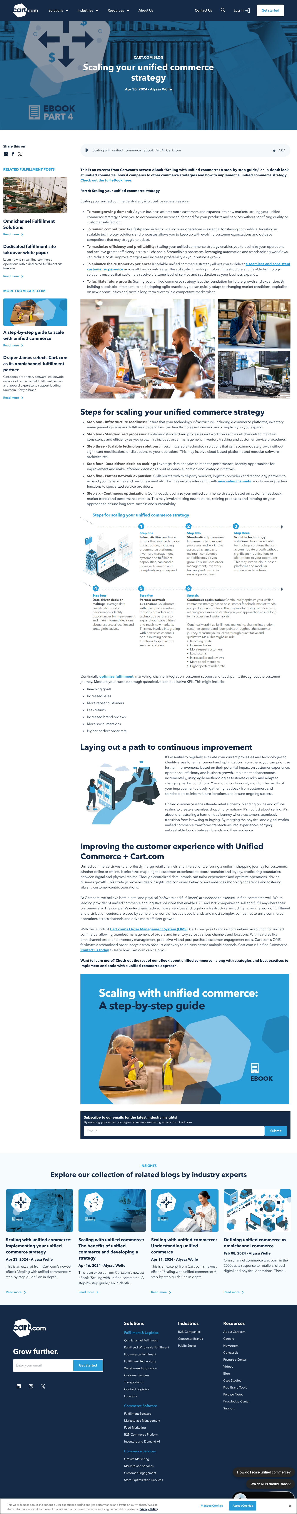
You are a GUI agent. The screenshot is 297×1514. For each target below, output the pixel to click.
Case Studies (232, 1380)
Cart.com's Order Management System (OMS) (148, 929)
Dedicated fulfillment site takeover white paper (29, 250)
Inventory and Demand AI (142, 1441)
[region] (148, 1506)
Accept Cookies (243, 1506)
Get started (270, 10)
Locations (130, 1396)
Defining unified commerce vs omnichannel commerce (255, 1243)
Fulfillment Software (138, 1414)
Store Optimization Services (143, 1480)
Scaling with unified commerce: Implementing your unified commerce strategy (39, 1246)
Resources (234, 1323)
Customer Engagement (140, 1473)
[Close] (290, 1506)
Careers (228, 1339)
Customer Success (136, 1375)
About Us (145, 10)
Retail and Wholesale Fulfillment (146, 1347)
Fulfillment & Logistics (141, 1332)
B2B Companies (189, 1332)
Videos (228, 1367)
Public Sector (187, 1346)
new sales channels (234, 481)
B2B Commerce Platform (141, 1435)
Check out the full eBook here (105, 180)
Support (229, 1408)
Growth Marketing (136, 1459)
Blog (226, 1374)
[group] (185, 150)
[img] (274, 150)
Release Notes (233, 1394)
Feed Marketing (135, 1428)
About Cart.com (234, 1332)
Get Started (88, 1365)
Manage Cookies (212, 1506)
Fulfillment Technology (140, 1361)
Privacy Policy (149, 1509)
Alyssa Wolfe (161, 89)
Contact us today (94, 950)
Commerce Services (140, 1451)
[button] (87, 150)
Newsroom (231, 1346)
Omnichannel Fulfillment (141, 1340)
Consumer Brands (190, 1339)
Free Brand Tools (235, 1387)
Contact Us (203, 10)
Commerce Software (140, 1406)
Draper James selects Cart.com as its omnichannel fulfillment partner (35, 364)
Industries (188, 1323)
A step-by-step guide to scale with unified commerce (33, 335)
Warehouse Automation (140, 1368)
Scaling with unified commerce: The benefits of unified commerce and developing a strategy (111, 1249)
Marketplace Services (139, 1466)
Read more (11, 234)
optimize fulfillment (116, 676)
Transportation (134, 1382)
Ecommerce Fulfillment (140, 1354)
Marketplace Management (142, 1421)
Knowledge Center (236, 1401)
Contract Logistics (136, 1389)
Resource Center (234, 1360)
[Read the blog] (35, 195)
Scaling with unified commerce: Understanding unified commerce (184, 1246)
